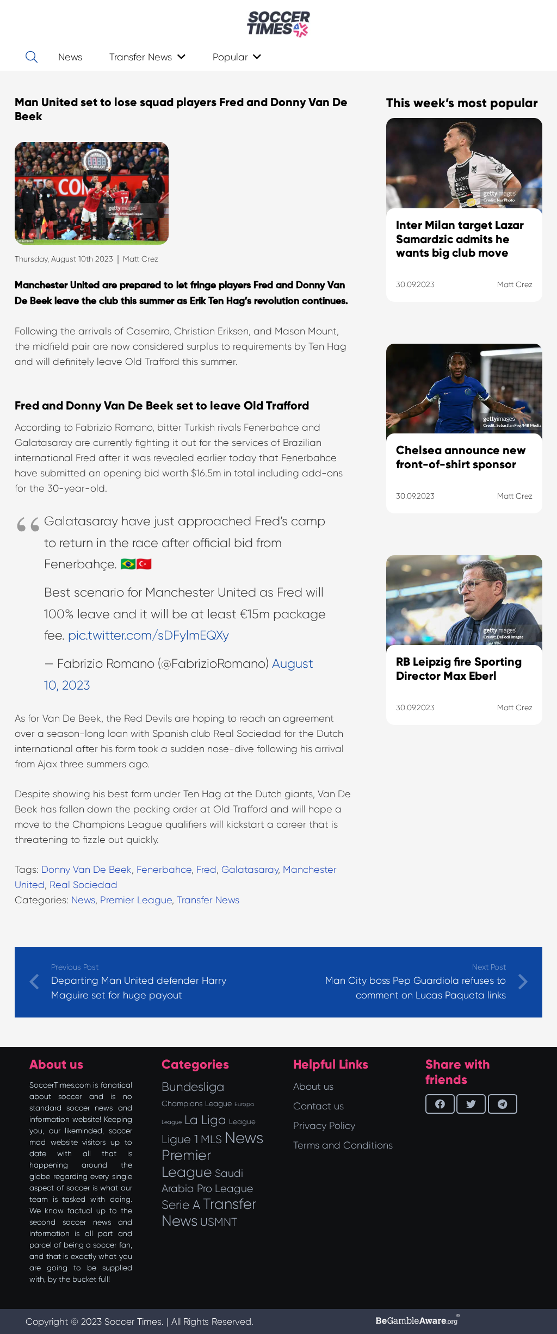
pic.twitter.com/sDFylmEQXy (148, 635)
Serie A (181, 1205)
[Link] (278, 24)
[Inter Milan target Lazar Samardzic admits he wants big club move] (464, 223)
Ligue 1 (180, 1139)
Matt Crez (140, 259)
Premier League (136, 900)
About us (313, 1086)
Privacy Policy (324, 1125)
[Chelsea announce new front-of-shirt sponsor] (464, 442)
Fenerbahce (164, 869)
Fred (206, 869)
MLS (211, 1139)
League (242, 1122)
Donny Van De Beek (86, 869)
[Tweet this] (471, 1104)
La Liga (205, 1120)
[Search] (31, 57)
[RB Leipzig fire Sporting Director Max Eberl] (464, 653)
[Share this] (440, 1104)
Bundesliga (193, 1087)
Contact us (318, 1106)
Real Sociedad (83, 884)
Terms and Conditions (343, 1145)
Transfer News (208, 900)
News (83, 900)
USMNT (218, 1221)
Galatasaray (249, 869)
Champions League (197, 1103)
